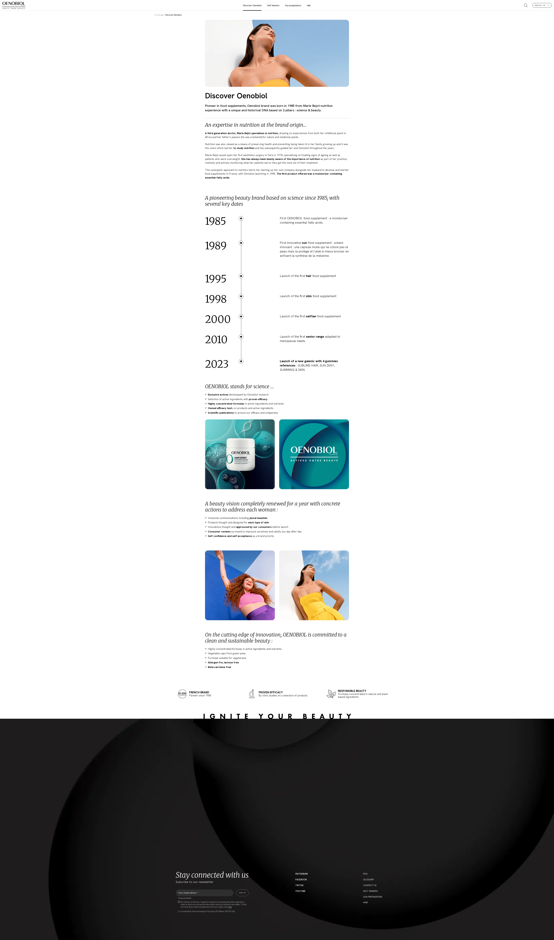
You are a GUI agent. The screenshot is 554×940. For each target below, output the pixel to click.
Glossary (368, 879)
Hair (309, 5)
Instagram (301, 873)
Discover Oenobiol (252, 5)
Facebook (301, 879)
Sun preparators (293, 5)
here (230, 907)
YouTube (300, 891)
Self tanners (273, 5)
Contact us (370, 885)
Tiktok (299, 885)
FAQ (365, 873)
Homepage (159, 15)
